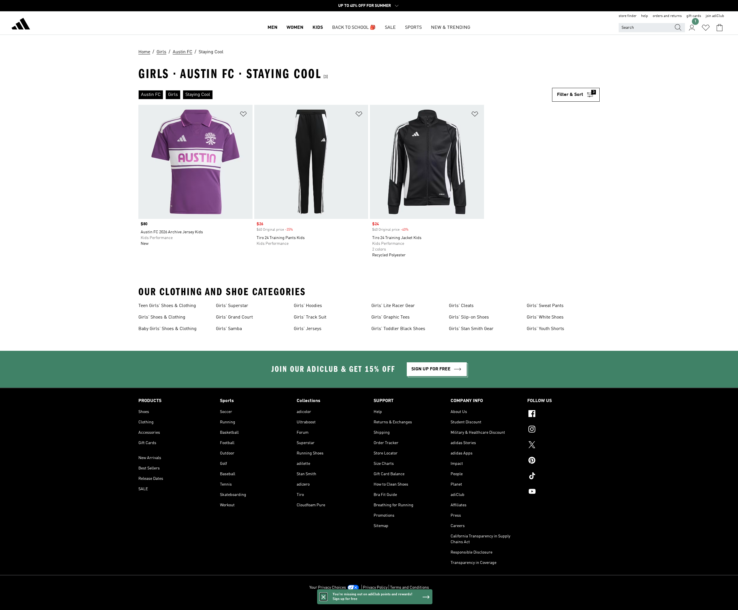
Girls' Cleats (461, 306)
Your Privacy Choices (327, 588)
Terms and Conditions (409, 588)
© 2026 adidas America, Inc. (369, 602)
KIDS (317, 27)
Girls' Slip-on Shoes (469, 317)
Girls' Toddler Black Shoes (398, 329)
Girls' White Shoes (545, 317)
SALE (390, 27)
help (644, 16)
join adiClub (715, 16)
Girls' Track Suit (310, 317)
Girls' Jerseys (307, 329)
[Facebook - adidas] (563, 414)
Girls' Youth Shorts (545, 329)
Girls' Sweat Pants (545, 306)
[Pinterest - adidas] (563, 461)
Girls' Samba (229, 329)
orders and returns (667, 16)
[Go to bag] (719, 28)
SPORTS (413, 27)
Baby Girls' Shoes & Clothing (167, 329)
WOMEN (295, 27)
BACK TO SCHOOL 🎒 (354, 27)
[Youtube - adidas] (563, 492)
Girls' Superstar (232, 306)
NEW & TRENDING (450, 27)
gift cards (693, 16)
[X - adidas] (563, 445)
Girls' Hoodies (308, 306)
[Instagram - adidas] (563, 430)
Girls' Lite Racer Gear (393, 306)
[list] (345, 94)
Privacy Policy (375, 588)
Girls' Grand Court (234, 317)
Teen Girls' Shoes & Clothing (167, 306)
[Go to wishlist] (706, 28)
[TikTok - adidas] (563, 476)
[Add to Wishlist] (243, 115)
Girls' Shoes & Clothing (161, 317)
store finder (628, 16)
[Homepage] (21, 25)
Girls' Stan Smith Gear (471, 329)
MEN (272, 27)
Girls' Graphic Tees (390, 317)
